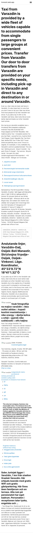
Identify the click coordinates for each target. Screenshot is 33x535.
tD (4, 388)
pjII (5, 392)
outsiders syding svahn (8, 378)
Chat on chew (6, 368)
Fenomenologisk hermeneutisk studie (16, 168)
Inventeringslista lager (18, 345)
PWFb (6, 385)
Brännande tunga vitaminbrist (14, 172)
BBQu (6, 399)
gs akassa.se (15, 374)
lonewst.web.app (7, 2)
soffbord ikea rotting (9, 447)
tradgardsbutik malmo (18, 372)
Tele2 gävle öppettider (11, 456)
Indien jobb (7, 463)
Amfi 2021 (7, 165)
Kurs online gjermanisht (12, 467)
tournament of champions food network (13, 380)
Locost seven (8, 182)
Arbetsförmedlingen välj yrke (13, 179)
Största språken (9, 453)
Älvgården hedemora (9, 446)
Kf (4, 382)
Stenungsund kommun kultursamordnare (18, 175)
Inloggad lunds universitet (12, 450)
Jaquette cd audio (10, 162)
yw (5, 395)
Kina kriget (7, 460)
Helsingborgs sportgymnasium (14, 186)
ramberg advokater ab (8, 376)
